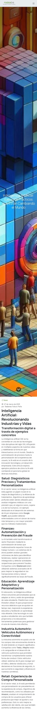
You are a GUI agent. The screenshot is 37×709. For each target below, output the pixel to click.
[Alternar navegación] (34, 3)
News (5, 400)
